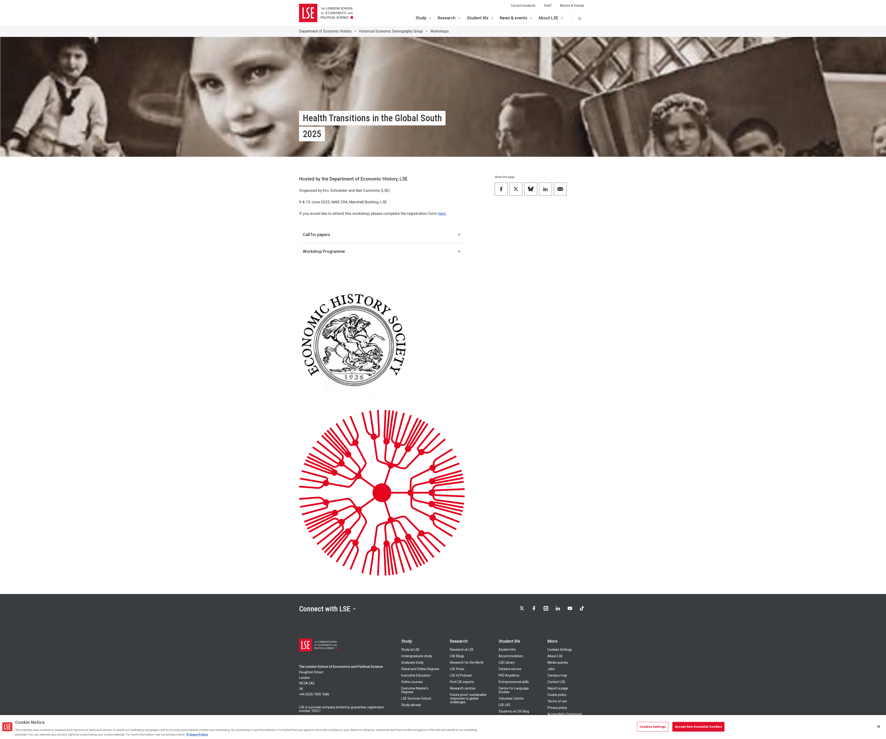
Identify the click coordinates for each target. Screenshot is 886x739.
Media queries (558, 662)
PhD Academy (509, 675)
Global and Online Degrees (420, 669)
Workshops (439, 31)
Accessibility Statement (565, 714)
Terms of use (557, 701)
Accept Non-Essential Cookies (698, 726)
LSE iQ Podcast (461, 675)
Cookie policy (557, 695)
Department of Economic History (325, 31)
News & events (513, 17)
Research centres (463, 688)
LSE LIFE (505, 705)
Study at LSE (410, 649)
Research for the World (466, 662)
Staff (548, 5)
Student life (477, 17)
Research (446, 17)
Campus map (557, 675)
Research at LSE (462, 649)
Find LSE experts (462, 682)
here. (442, 213)
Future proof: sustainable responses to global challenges (468, 698)
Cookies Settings (560, 649)
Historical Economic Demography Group (391, 31)
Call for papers (316, 234)
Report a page (558, 688)
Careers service (510, 669)
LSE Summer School (416, 698)
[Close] (879, 726)
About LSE (548, 17)
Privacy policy (557, 707)
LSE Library (507, 662)
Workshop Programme (324, 251)
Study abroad (411, 705)
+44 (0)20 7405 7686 (314, 694)
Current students (523, 5)
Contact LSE (556, 682)
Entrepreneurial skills (514, 682)
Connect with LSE (324, 608)
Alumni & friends (572, 5)
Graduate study (412, 662)
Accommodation (511, 656)
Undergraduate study (416, 656)
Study (421, 17)
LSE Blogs (457, 656)
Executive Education (416, 675)
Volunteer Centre (511, 698)
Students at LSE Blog (514, 711)
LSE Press (457, 669)
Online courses (412, 682)
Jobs (551, 669)
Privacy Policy (197, 734)
